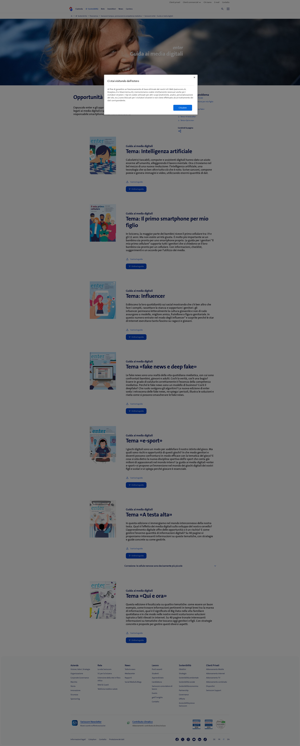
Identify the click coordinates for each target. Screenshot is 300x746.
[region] (151, 95)
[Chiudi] (194, 77)
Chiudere (183, 107)
